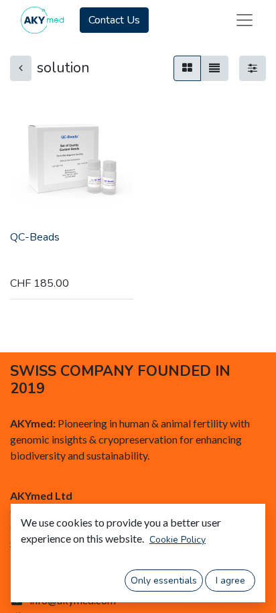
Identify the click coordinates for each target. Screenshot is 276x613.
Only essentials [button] (164, 580)
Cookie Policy (177, 539)
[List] (214, 68)
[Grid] (187, 68)
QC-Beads (35, 237)
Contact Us (114, 20)
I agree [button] (230, 580)
